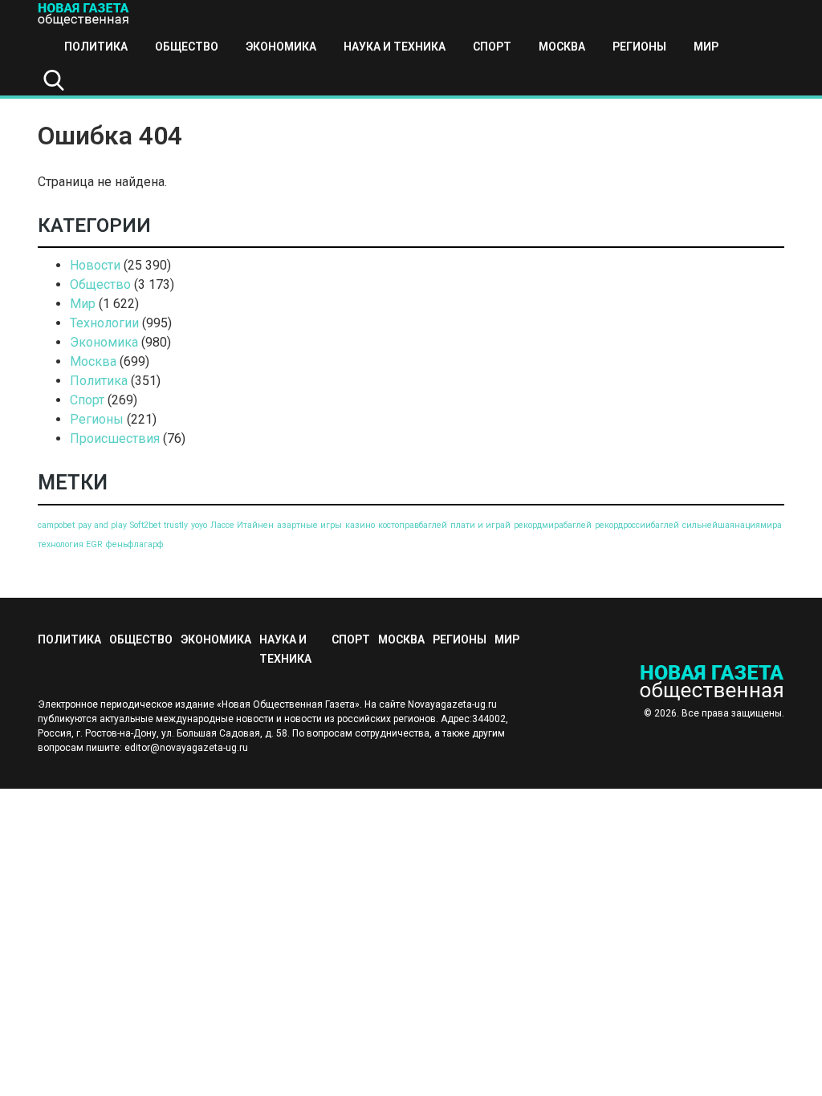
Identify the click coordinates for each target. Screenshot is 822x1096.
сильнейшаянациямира (732, 525)
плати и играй (480, 525)
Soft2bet (145, 525)
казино (360, 525)
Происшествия (115, 438)
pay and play (102, 525)
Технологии (104, 323)
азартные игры (309, 525)
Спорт (492, 46)
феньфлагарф (135, 544)
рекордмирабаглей (553, 525)
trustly (176, 525)
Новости (95, 265)
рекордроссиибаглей (637, 525)
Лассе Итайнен (242, 525)
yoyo (199, 525)
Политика (96, 46)
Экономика (281, 46)
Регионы (639, 46)
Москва (562, 46)
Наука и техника (395, 46)
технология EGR (70, 544)
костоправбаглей (412, 525)
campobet (56, 525)
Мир (706, 46)
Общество (186, 46)
